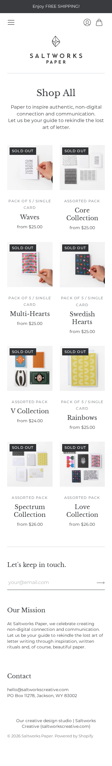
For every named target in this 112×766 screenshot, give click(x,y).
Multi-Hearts (30, 314)
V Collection (30, 411)
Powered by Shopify (74, 735)
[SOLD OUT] (30, 188)
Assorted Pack (82, 201)
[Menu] (11, 22)
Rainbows (82, 417)
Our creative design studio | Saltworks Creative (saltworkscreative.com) (56, 723)
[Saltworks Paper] (56, 50)
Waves (29, 217)
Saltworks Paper (37, 735)
